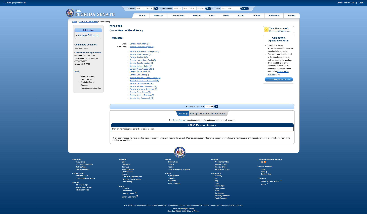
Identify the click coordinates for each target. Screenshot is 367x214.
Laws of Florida (128, 194)
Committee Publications (88, 35)
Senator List (80, 162)
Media (226, 15)
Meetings (183, 113)
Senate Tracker (265, 167)
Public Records (221, 198)
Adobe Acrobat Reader (270, 181)
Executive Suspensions (131, 179)
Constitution (127, 191)
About (241, 15)
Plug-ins (262, 178)
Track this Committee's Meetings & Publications (279, 29)
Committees (178, 15)
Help (216, 181)
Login (361, 3)
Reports (125, 174)
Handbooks (219, 193)
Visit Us (171, 178)
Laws (212, 15)
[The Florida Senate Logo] (90, 13)
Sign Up (354, 3)
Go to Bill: (131, 8)
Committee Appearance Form (279, 79)
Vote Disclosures (82, 169)
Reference (274, 15)
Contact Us (172, 181)
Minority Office (221, 167)
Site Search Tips (82, 190)
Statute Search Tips (84, 187)
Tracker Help (266, 174)
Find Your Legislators (84, 164)
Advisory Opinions (222, 196)
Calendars (126, 164)
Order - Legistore (129, 197)
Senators (158, 15)
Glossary (218, 176)
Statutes (125, 188)
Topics (171, 167)
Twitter (262, 162)
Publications (173, 162)
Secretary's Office (222, 169)
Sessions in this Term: (195, 106)
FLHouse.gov (9, 3)
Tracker (291, 15)
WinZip (264, 184)
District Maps (81, 167)
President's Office (222, 162)
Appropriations (128, 169)
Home (142, 15)
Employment (173, 176)
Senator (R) (140, 44)
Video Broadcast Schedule (179, 169)
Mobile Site (21, 3)
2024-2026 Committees (88, 22)
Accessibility (190, 209)
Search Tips (219, 186)
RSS (265, 162)
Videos (171, 164)
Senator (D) (142, 47)
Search (217, 8)
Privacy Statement (179, 209)
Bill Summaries (218, 113)
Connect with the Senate (270, 159)
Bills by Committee (199, 113)
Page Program (174, 183)
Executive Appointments (132, 177)
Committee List (82, 176)
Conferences (127, 172)
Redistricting (127, 182)
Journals (125, 167)
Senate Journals (179, 120)
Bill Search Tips (82, 185)
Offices (256, 15)
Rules (217, 191)
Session (197, 15)
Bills (123, 162)
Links (217, 183)
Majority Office (221, 164)
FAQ (216, 178)
